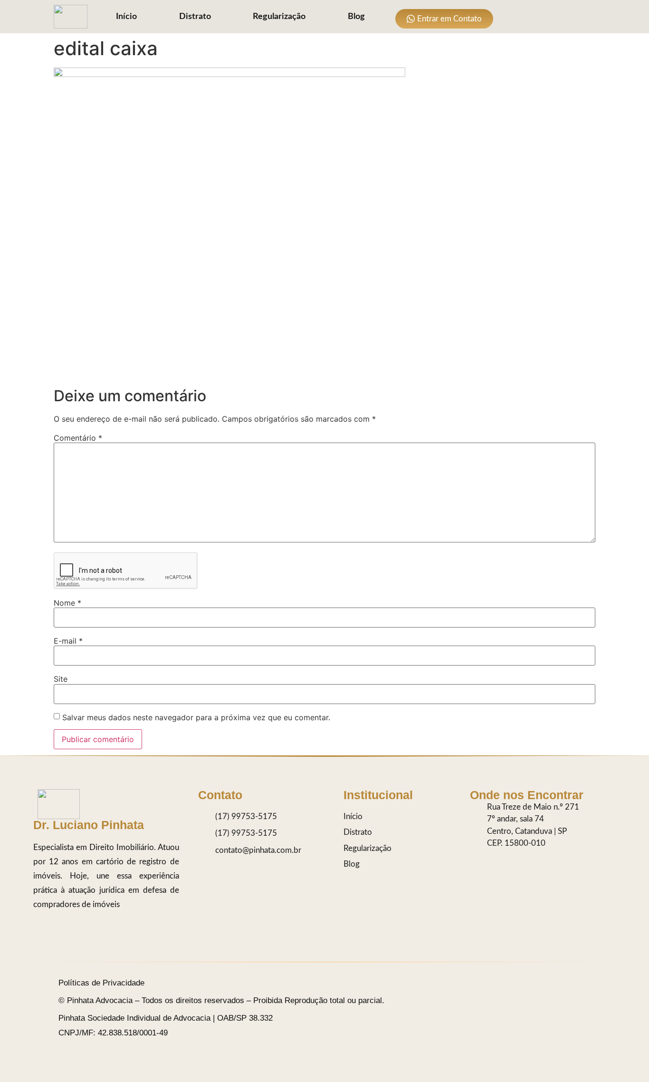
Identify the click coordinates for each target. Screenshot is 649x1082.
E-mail (68, 641)
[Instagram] (511, 17)
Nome (67, 603)
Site (60, 679)
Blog (356, 16)
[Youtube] (568, 17)
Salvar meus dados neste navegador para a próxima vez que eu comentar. (196, 717)
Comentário (78, 438)
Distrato (195, 16)
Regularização (279, 16)
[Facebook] (549, 17)
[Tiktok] (530, 17)
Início (126, 16)
